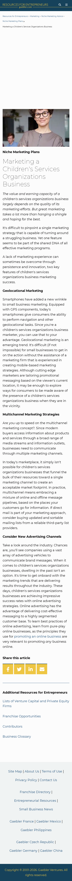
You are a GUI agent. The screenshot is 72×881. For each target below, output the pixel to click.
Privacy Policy (26, 780)
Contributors (12, 726)
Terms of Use (52, 771)
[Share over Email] (42, 669)
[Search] (60, 4)
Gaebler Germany (23, 851)
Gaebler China (51, 851)
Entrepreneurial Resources (35, 801)
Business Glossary (17, 737)
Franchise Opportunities (22, 716)
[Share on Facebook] (8, 669)
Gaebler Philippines (36, 830)
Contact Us (48, 780)
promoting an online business (37, 636)
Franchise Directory (35, 792)
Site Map (15, 771)
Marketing (34, 16)
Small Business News (36, 809)
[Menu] (66, 4)
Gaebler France (22, 821)
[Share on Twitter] (19, 669)
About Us (32, 771)
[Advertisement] (36, 69)
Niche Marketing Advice (52, 16)
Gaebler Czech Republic (35, 842)
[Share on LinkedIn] (30, 669)
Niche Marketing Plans (13, 21)
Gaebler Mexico (48, 821)
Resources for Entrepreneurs (15, 16)
